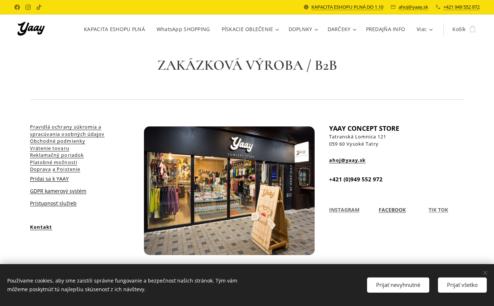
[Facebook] (17, 7)
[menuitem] (116, 29)
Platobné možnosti (53, 162)
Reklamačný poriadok (57, 155)
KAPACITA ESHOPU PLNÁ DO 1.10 (347, 7)
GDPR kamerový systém (58, 191)
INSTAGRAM (344, 209)
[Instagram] (28, 7)
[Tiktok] (38, 7)
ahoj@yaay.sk (413, 7)
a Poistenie (66, 169)
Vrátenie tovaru (49, 148)
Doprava (40, 169)
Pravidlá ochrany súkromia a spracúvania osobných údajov (67, 130)
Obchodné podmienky (57, 141)
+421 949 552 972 (461, 7)
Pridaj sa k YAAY (49, 178)
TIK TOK (438, 209)
